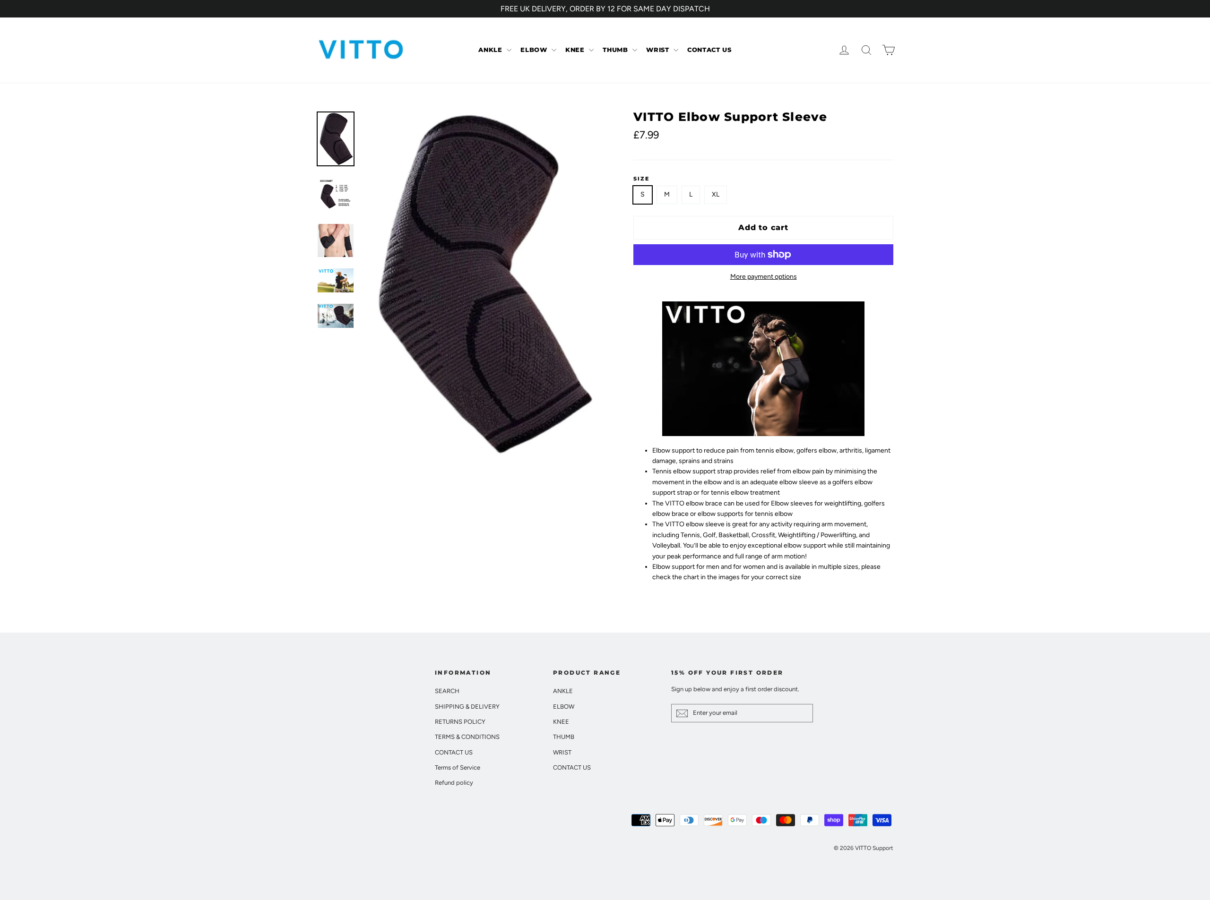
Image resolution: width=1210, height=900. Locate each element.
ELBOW (534, 49)
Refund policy (454, 782)
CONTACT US (709, 49)
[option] (481, 283)
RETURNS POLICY (460, 721)
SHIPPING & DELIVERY (467, 706)
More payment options (763, 277)
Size (641, 179)
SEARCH (447, 690)
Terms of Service (457, 767)
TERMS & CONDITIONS (467, 736)
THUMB (616, 49)
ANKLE (491, 49)
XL (715, 194)
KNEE (576, 49)
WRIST (658, 49)
